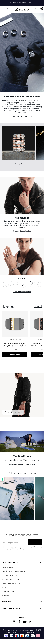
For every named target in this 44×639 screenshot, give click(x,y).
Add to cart (15, 355)
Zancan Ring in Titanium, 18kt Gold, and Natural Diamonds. (15, 345)
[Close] (42, 3)
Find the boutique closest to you (22, 464)
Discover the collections (22, 116)
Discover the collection (22, 231)
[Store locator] (35, 9)
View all (38, 306)
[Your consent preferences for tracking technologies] (2, 479)
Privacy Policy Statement (22, 549)
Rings (18, 163)
